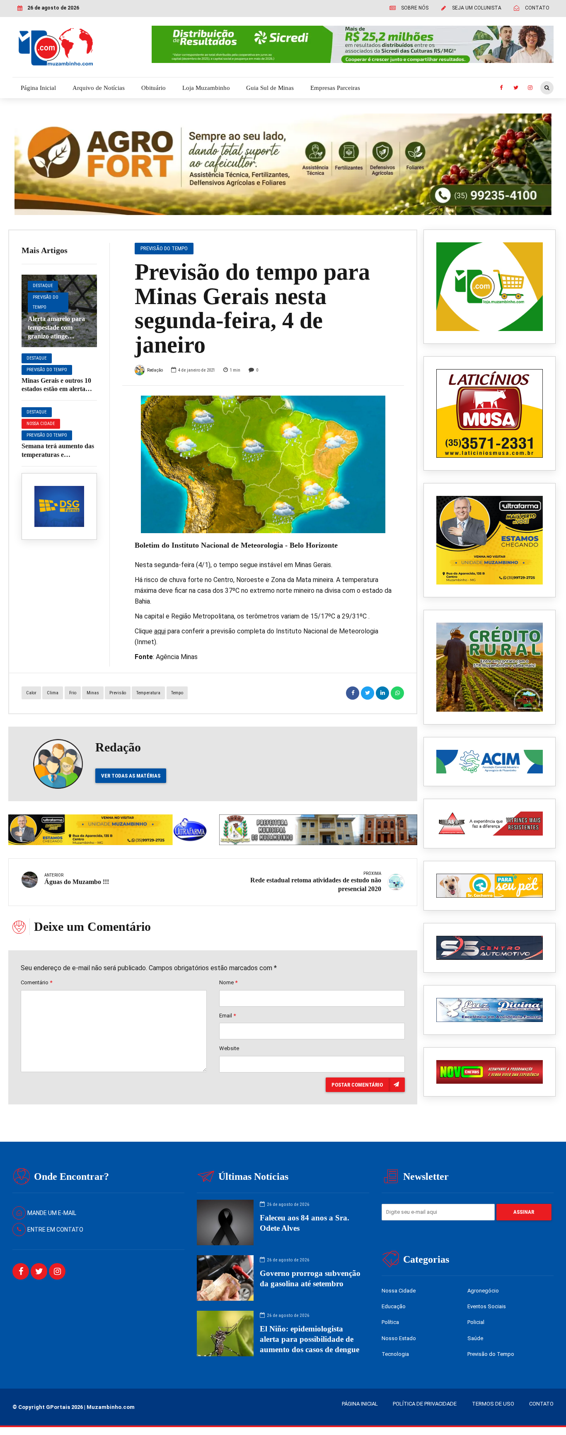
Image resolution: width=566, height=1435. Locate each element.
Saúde (475, 1338)
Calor (31, 693)
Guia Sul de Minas (270, 88)
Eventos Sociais (486, 1306)
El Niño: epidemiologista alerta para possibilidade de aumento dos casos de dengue (309, 1339)
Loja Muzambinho (206, 88)
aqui (160, 631)
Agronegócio (483, 1291)
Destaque (43, 285)
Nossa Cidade (41, 423)
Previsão (117, 693)
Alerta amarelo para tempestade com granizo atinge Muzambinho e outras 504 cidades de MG (58, 336)
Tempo (177, 693)
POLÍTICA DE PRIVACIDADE (425, 1404)
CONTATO (541, 1404)
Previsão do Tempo (45, 302)
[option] (263, 464)
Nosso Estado (399, 1338)
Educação (394, 1306)
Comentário (36, 982)
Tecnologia (395, 1354)
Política (390, 1322)
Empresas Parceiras (335, 88)
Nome (228, 982)
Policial (475, 1322)
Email (227, 1015)
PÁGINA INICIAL (360, 1404)
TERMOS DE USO (493, 1404)
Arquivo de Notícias (99, 88)
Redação (155, 370)
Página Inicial (38, 88)
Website (229, 1048)
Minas (93, 693)
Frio (72, 693)
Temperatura (148, 693)
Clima (52, 693)
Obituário (153, 88)
